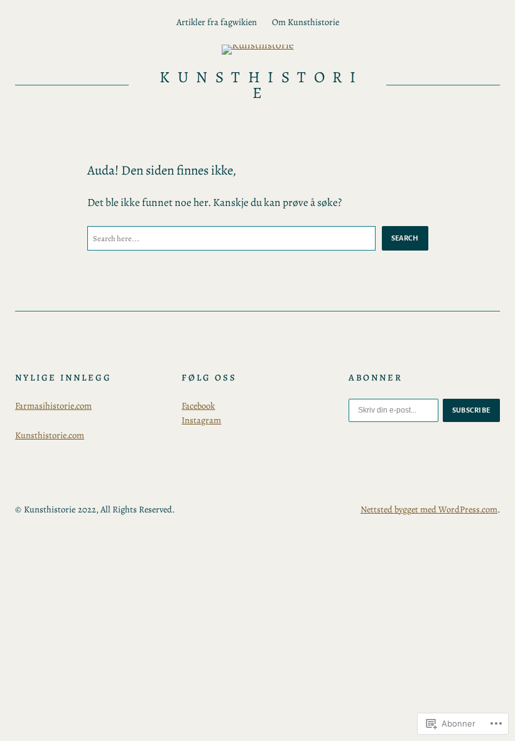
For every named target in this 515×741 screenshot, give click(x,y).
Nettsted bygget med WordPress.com (428, 509)
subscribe (471, 410)
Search (405, 238)
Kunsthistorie (261, 85)
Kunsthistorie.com (49, 435)
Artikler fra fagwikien (216, 22)
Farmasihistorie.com (53, 405)
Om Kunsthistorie (305, 22)
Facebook (198, 405)
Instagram (201, 420)
